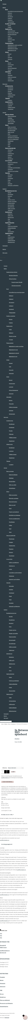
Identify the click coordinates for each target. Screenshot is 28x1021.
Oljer (9, 219)
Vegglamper (10, 96)
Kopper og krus (11, 199)
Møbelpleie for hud (12, 47)
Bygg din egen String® (13, 32)
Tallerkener (10, 210)
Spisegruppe (11, 80)
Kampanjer (5, 246)
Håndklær (10, 118)
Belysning (5, 84)
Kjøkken (5, 189)
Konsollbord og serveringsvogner (15, 11)
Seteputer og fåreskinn (13, 185)
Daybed (9, 54)
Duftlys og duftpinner (13, 162)
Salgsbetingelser (4, 1006)
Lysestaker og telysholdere (14, 167)
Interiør (4, 112)
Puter (9, 182)
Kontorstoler (11, 64)
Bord (6, 9)
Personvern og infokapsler (6, 1003)
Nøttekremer (11, 217)
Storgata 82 (3, 945)
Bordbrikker (10, 194)
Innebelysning (9, 86)
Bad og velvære (9, 114)
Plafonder (10, 93)
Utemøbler (8, 72)
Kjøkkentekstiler (9, 223)
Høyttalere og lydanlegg (13, 137)
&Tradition (17, 739)
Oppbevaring (8, 29)
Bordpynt (10, 196)
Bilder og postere (12, 127)
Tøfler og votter (11, 121)
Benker (9, 25)
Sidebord (10, 15)
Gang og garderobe (10, 148)
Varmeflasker (11, 123)
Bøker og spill (11, 132)
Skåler (9, 143)
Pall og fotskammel (12, 68)
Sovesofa (10, 57)
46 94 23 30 (3, 952)
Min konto (5, 253)
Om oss (2, 994)
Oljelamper (10, 169)
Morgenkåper (11, 120)
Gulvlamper (10, 89)
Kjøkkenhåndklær (12, 228)
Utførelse (4, 768)
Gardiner (10, 176)
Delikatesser (8, 212)
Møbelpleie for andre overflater (15, 45)
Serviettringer (11, 206)
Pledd (9, 180)
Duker (9, 224)
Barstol (9, 63)
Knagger (10, 151)
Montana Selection (12, 34)
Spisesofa (10, 59)
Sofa (9, 55)
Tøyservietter (11, 231)
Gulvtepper (10, 178)
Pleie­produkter (9, 43)
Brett (9, 134)
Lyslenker (10, 105)
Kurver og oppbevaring (13, 139)
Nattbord (10, 13)
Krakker (9, 27)
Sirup (9, 221)
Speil (9, 144)
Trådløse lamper (11, 95)
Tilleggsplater (11, 22)
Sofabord (10, 18)
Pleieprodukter (9, 343)
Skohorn (10, 157)
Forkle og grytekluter (13, 226)
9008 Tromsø (3, 947)
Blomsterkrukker (11, 130)
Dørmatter (10, 175)
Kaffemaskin (10, 239)
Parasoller (10, 75)
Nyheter (4, 4)
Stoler (7, 61)
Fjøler (9, 235)
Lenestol (10, 66)
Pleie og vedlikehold (5, 1000)
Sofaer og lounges (12, 77)
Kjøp (13, 771)
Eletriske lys (10, 164)
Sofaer (7, 52)
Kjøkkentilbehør (11, 240)
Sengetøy (10, 183)
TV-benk (10, 41)
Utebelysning (8, 102)
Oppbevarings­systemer (11, 272)
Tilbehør (7, 98)
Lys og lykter (8, 160)
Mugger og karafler (12, 201)
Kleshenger (10, 150)
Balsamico (10, 214)
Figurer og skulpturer (13, 136)
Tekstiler (7, 173)
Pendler (9, 91)
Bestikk (9, 192)
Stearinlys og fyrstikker (13, 171)
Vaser (9, 146)
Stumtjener (10, 159)
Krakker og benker (10, 24)
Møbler (4, 7)
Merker (4, 249)
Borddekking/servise (11, 191)
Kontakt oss (3, 997)
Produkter (2, 977)
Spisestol (10, 70)
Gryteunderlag (11, 237)
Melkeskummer (11, 242)
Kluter (9, 230)
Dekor (7, 125)
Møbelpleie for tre (12, 50)
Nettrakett (7, 1017)
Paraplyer (10, 155)
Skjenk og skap (11, 39)
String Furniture (11, 31)
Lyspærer (10, 100)
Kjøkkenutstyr (9, 233)
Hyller (9, 36)
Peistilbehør (10, 141)
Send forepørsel (7, 782)
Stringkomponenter (16, 285)
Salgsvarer (2, 986)
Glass (9, 198)
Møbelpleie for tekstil (13, 48)
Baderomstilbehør (12, 116)
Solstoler (10, 79)
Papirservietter (11, 203)
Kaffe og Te (10, 215)
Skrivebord (10, 16)
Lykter (9, 166)
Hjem (2, 724)
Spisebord (10, 20)
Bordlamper (10, 88)
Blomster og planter (12, 128)
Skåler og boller (11, 208)
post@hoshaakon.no (5, 777)
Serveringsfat (11, 205)
